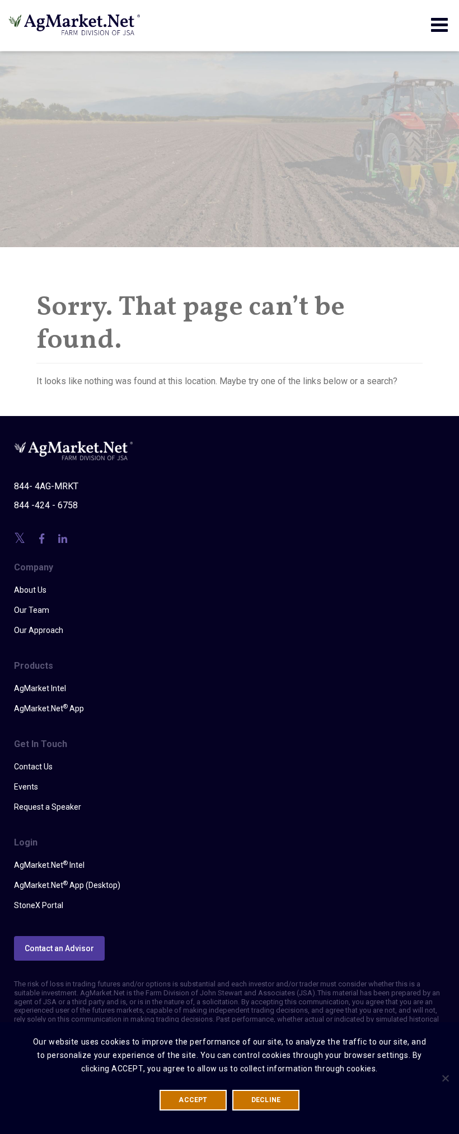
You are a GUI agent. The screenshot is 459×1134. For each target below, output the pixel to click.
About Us (30, 589)
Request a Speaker (47, 806)
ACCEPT (193, 1100)
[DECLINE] (445, 1078)
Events (26, 786)
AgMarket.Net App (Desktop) (67, 885)
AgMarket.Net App (49, 708)
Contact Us (33, 766)
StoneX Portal (38, 905)
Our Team (31, 610)
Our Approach (38, 630)
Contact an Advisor (59, 948)
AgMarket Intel (40, 688)
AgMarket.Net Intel (49, 864)
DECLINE (266, 1100)
